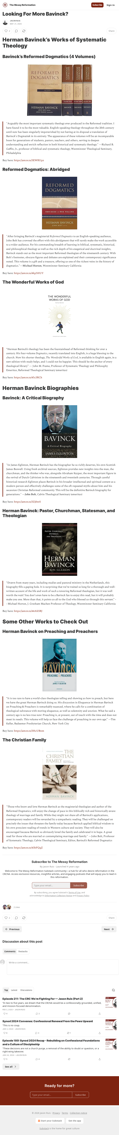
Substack (44, 1128)
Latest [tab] (14, 990)
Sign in (111, 5)
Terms (65, 1112)
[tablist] (15, 951)
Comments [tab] (9, 951)
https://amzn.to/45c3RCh (28, 377)
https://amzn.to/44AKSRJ (28, 611)
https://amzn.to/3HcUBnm (29, 731)
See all (9, 1066)
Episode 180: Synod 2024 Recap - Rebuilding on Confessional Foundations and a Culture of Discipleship (51, 1042)
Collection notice (78, 1112)
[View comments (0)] (16, 31)
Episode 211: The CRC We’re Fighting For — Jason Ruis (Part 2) (42, 998)
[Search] (113, 990)
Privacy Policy (83, 895)
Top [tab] (6, 990)
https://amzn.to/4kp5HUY (29, 273)
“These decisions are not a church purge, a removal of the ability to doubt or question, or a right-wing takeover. (50, 1050)
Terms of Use (74, 892)
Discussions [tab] (26, 990)
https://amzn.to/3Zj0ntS (27, 502)
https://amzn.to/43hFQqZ (28, 848)
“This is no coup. (11, 1025)
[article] (59, 1006)
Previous (14, 929)
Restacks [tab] (22, 951)
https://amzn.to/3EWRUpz (29, 160)
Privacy (56, 1112)
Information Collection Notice (58, 895)
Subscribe (97, 5)
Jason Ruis (15, 21)
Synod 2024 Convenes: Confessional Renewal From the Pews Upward (47, 1021)
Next (107, 929)
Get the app (74, 1120)
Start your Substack (51, 1120)
